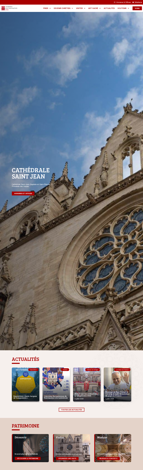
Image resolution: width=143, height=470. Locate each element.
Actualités (109, 8)
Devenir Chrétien (62, 8)
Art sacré (93, 8)
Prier (45, 8)
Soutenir (122, 8)
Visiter (79, 8)
